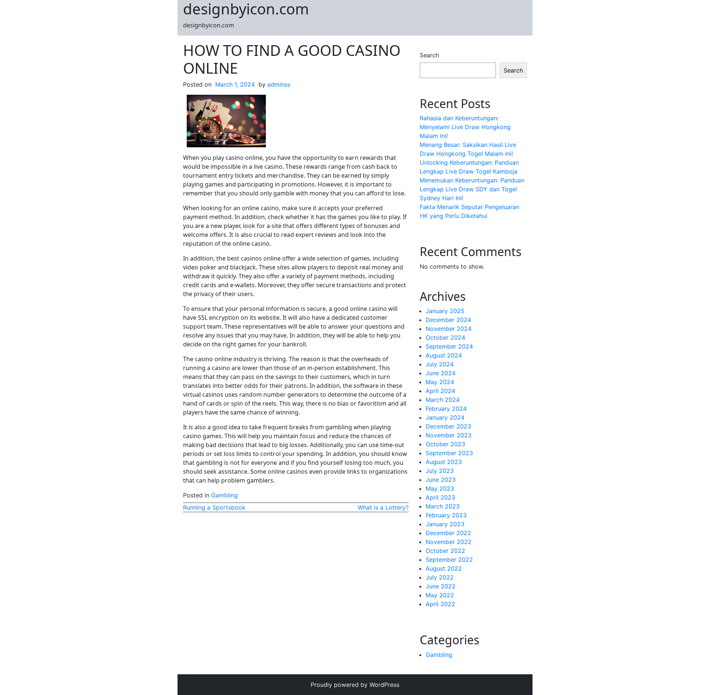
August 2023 (444, 462)
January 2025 (445, 311)
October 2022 (445, 550)
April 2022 (440, 604)
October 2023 (445, 444)
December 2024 (448, 319)
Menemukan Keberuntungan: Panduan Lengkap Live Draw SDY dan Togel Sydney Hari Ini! (472, 189)
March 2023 (443, 506)
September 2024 (449, 346)
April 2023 (440, 497)
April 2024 (440, 390)
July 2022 (440, 577)
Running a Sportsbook (214, 507)
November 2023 (448, 435)
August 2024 (444, 355)
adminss (278, 84)
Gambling (224, 495)
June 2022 (441, 586)
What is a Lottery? (383, 507)
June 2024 (441, 373)
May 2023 (440, 488)
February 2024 (446, 408)
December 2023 (448, 426)
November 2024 (448, 328)
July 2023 (440, 470)
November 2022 (448, 541)
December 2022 (448, 533)
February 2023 (446, 515)
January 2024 (445, 417)
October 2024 (445, 337)
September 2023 (449, 453)
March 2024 (443, 399)
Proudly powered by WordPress (355, 684)
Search (429, 55)
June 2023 (441, 479)
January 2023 (445, 524)
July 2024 (440, 364)
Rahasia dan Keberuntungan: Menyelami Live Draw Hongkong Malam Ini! (465, 127)
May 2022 (440, 595)
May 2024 (440, 382)
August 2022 (444, 568)
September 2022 (449, 559)
